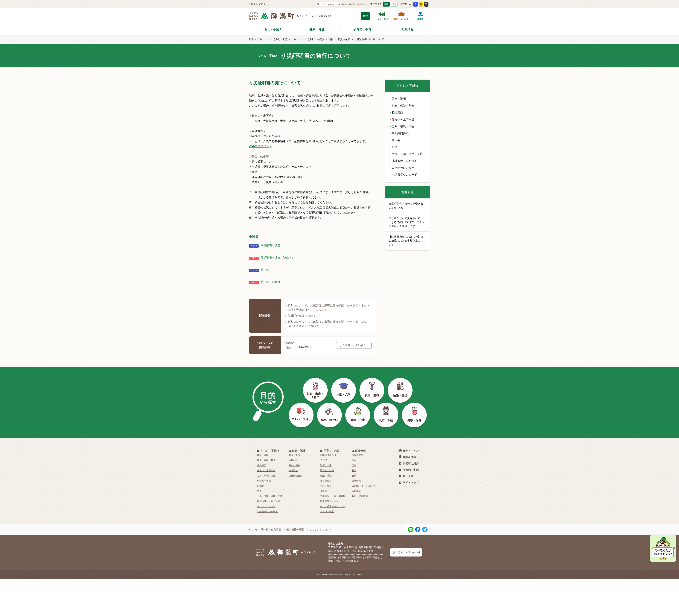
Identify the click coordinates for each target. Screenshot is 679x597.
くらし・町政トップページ (288, 39)
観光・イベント (401, 19)
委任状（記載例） (271, 281)
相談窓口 (397, 112)
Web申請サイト (259, 146)
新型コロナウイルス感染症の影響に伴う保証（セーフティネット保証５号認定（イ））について (329, 307)
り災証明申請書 (270, 245)
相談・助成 (326, 475)
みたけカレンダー (403, 167)
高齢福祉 (293, 460)
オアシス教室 (327, 511)
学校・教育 (326, 486)
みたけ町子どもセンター (332, 506)
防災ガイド (344, 39)
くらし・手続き (271, 29)
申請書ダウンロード (404, 174)
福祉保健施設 (295, 475)
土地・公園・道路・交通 (407, 153)
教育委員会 (326, 480)
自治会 (396, 140)
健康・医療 (294, 455)
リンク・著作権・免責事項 (266, 529)
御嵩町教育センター (330, 501)
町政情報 (408, 29)
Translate (363, 4)
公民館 (323, 491)
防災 (331, 39)
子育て (323, 460)
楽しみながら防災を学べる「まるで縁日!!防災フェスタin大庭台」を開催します (406, 222)
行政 (354, 465)
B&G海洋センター (329, 455)
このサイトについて (320, 529)
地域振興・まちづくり (406, 160)
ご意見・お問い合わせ (355, 345)
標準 (386, 4)
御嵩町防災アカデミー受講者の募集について (406, 205)
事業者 (420, 19)
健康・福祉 (316, 29)
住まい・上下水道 (403, 119)
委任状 (264, 269)
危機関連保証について (302, 315)
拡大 (394, 4)
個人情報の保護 (295, 529)
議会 (354, 460)
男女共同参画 (400, 133)
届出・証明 (399, 98)
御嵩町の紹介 (411, 463)
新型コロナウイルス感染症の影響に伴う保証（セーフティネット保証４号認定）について (329, 324)
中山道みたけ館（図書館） (334, 496)
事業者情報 (409, 457)
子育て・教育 (362, 29)
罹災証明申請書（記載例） (277, 257)
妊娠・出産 (326, 465)
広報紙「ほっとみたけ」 (364, 486)
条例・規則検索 (360, 496)
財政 (354, 470)
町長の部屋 (357, 455)
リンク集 (408, 476)
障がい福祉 (294, 465)
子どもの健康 (327, 470)
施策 (354, 475)
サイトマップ (411, 482)
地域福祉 (293, 470)
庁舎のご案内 (411, 469)
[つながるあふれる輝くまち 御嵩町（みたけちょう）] (281, 17)
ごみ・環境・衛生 (403, 126)
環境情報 (356, 480)
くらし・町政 (382, 19)
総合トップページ (260, 4)
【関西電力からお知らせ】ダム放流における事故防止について (406, 240)
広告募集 (356, 491)
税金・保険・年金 (403, 105)
